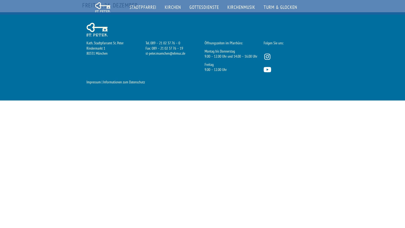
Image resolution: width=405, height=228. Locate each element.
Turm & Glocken (280, 7)
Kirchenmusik (241, 7)
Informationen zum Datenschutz (124, 82)
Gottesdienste (204, 7)
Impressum (93, 82)
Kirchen (173, 7)
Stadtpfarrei (143, 7)
